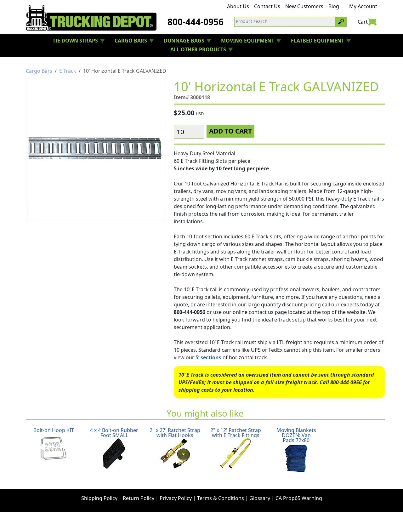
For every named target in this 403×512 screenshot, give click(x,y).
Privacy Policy (176, 498)
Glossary (259, 498)
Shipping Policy (99, 498)
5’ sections (208, 357)
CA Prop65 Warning (298, 498)
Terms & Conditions (220, 498)
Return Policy (138, 498)
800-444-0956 (195, 22)
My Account (363, 6)
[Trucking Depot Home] (91, 18)
